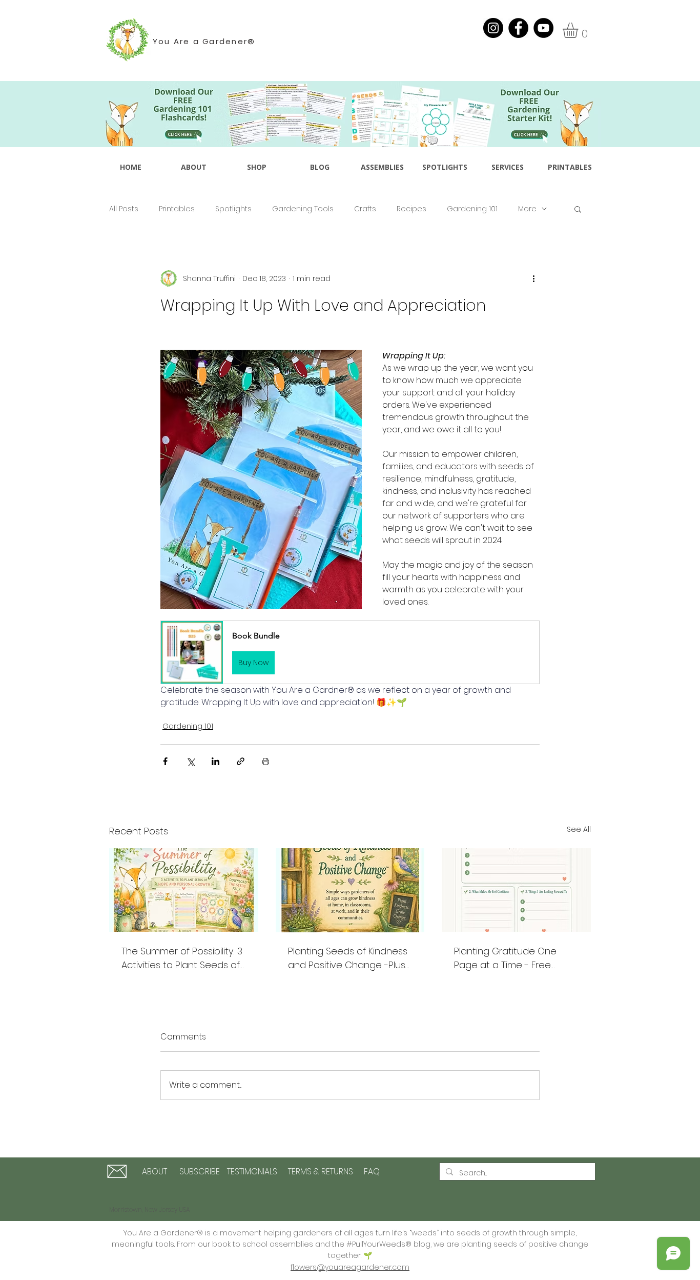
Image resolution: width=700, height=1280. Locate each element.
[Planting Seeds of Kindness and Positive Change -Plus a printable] (350, 890)
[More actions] (533, 278)
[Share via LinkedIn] (215, 761)
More (527, 209)
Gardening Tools (303, 209)
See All (579, 829)
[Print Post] (266, 761)
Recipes (411, 209)
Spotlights (233, 209)
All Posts (123, 209)
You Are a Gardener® (204, 41)
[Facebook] (518, 28)
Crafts (365, 209)
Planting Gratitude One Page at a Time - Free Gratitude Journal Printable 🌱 (513, 958)
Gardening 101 (472, 209)
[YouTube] (543, 28)
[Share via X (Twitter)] (190, 761)
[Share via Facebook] (165, 761)
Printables (177, 209)
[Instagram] (493, 28)
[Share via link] (240, 761)
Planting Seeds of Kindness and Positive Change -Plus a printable (347, 958)
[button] (579, 30)
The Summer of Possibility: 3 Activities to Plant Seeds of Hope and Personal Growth (182, 958)
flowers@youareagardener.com (350, 1267)
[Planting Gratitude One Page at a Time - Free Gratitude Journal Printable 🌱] (516, 890)
